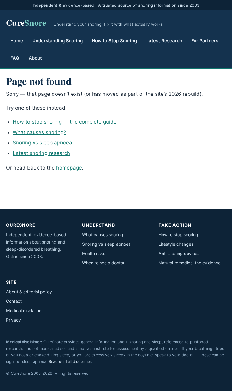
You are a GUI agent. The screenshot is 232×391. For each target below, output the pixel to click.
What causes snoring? (39, 132)
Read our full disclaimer (70, 361)
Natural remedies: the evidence (190, 262)
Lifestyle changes (176, 244)
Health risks (93, 253)
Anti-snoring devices (179, 253)
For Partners (204, 41)
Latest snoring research (41, 153)
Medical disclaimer (24, 310)
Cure (26, 22)
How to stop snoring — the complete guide (65, 122)
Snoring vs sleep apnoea (42, 143)
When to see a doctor (103, 262)
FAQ (14, 58)
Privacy (13, 319)
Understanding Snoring (57, 41)
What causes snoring (102, 234)
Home (16, 41)
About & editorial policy (29, 291)
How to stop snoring (178, 234)
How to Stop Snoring (114, 41)
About (35, 58)
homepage (69, 168)
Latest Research (164, 41)
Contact (14, 301)
